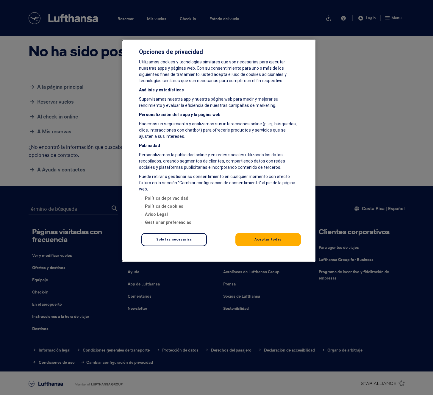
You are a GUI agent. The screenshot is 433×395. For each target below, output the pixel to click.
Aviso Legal (156, 214)
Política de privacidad (166, 198)
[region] (218, 151)
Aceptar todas (267, 239)
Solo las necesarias (174, 239)
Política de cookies (164, 206)
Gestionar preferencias (168, 222)
